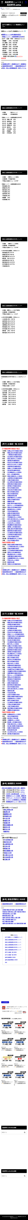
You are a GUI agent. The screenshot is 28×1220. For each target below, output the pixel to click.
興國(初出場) (10, 501)
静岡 (3, 915)
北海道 (4, 909)
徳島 (6, 921)
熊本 (12, 923)
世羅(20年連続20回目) (13, 728)
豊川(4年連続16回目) (13, 661)
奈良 (9, 917)
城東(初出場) (10, 690)
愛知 (6, 915)
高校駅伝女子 (16, 64)
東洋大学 (7, 827)
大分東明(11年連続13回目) (14, 702)
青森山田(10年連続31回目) (14, 452)
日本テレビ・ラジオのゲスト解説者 (16, 798)
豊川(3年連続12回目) (13, 491)
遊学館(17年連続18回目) (14, 486)
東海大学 (7, 848)
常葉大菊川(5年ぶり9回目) (14, 724)
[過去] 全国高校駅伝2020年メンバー (13, 949)
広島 (6, 919)
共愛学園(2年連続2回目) (14, 638)
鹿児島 (21, 923)
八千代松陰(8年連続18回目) (15, 550)
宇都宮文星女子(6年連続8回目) (16, 636)
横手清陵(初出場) (12, 628)
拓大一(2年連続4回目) (13, 474)
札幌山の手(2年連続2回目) (14, 620)
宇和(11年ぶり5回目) (13, 560)
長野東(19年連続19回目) (14, 651)
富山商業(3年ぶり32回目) (14, 653)
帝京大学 (7, 829)
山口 (15, 919)
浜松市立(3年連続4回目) (14, 659)
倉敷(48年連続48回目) (13, 513)
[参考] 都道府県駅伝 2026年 (11, 959)
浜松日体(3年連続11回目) (14, 489)
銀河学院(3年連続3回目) (14, 685)
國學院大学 (8, 814)
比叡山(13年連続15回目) (14, 667)
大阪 (16, 917)
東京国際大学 (8, 825)
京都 (6, 917)
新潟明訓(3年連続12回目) (14, 649)
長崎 (9, 923)
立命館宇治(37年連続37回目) (15, 669)
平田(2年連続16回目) (13, 681)
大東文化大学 (8, 855)
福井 (15, 913)
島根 (12, 919)
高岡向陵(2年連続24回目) (14, 484)
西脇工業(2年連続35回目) (14, 503)
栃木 (6, 911)
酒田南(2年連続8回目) (13, 460)
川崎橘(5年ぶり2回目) (13, 720)
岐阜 (9, 915)
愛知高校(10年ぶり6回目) (14, 554)
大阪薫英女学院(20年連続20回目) (16, 671)
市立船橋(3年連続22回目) (14, 642)
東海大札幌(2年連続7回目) (14, 544)
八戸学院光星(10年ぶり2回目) (15, 546)
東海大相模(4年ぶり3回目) (14, 476)
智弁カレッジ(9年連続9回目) (15, 505)
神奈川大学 (8, 853)
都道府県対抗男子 (7, 66)
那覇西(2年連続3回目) (13, 710)
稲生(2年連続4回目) (12, 493)
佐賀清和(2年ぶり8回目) (14, 698)
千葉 (17, 911)
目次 (6, 962)
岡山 (3, 919)
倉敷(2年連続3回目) (12, 683)
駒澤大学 (7, 812)
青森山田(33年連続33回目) (14, 622)
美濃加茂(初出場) (12, 495)
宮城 (19, 909)
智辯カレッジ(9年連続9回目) (11, 34)
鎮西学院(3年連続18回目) (14, 530)
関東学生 (6, 831)
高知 (9, 921)
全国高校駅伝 (5, 1002)
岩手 (10, 909)
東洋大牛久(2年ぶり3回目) (14, 464)
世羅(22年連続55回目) (13, 515)
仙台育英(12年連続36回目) (14, 456)
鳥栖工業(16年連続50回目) (14, 528)
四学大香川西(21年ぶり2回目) (15, 519)
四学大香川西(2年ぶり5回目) (15, 688)
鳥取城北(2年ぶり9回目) (14, 509)
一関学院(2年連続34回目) (14, 454)
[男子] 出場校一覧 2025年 (11, 952)
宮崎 (17, 923)
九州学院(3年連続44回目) (14, 534)
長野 (3, 913)
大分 (15, 923)
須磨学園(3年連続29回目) (14, 673)
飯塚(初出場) (10, 562)
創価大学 (7, 823)
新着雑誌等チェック (11, 801)
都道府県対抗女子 (21, 66)
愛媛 (12, 921)
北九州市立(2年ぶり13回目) (15, 731)
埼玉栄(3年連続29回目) (13, 640)
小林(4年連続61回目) (13, 536)
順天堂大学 (8, 842)
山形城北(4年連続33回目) (14, 630)
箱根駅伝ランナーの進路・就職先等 (16, 796)
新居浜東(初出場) (12, 730)
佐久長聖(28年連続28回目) (14, 482)
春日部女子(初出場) (12, 718)
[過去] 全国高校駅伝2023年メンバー (13, 942)
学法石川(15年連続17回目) (14, 462)
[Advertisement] (14, 87)
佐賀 (6, 923)
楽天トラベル (22, 68)
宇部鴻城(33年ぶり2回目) (14, 517)
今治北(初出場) (11, 692)
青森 (8, 909)
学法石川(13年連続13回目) (14, 632)
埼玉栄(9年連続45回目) (13, 470)
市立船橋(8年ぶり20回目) (14, 472)
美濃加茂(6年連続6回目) (14, 665)
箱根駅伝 (23, 64)
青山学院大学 (8, 810)
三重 (12, 915)
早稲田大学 (8, 816)
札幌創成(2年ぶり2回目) (14, 714)
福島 (22, 909)
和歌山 (13, 917)
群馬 (9, 911)
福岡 (3, 923)
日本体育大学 (8, 857)
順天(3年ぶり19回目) (13, 644)
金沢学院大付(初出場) (13, 655)
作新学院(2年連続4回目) (14, 466)
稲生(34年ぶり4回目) (13, 663)
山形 (16, 909)
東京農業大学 (8, 851)
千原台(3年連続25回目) (13, 704)
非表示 (15, 935)
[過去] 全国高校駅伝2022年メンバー (13, 944)
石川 (12, 913)
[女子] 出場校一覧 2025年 (11, 954)
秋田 (13, 909)
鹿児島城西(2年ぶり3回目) (14, 538)
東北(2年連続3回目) (12, 716)
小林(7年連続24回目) (13, 706)
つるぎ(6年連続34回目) (13, 521)
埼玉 (12, 911)
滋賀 (3, 917)
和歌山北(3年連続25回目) (14, 507)
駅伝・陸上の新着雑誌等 (9, 68)
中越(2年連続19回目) (13, 480)
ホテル (23, 790)
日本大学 (7, 846)
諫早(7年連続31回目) (13, 700)
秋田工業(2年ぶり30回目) (14, 458)
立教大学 (7, 859)
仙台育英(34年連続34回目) (14, 626)
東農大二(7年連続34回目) (14, 468)
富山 (9, 913)
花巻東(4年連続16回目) (13, 624)
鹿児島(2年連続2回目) (13, 733)
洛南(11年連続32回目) (13, 499)
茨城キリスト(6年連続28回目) (15, 634)
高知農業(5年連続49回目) (14, 525)
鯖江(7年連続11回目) (13, 657)
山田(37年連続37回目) (13, 694)
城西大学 (7, 820)
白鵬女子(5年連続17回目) (14, 646)
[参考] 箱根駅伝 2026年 (10, 957)
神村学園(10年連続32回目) (14, 708)
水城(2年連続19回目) (13, 548)
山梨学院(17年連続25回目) (14, 647)
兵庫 (19, 917)
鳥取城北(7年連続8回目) (14, 679)
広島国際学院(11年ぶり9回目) (15, 558)
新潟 (6, 913)
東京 (20, 911)
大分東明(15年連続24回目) (14, 532)
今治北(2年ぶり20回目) (13, 523)
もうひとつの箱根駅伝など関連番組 (16, 799)
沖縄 (24, 923)
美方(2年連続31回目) (13, 488)
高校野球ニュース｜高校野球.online (14, 3)
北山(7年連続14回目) (13, 540)
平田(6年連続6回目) (12, 511)
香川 (3, 921)
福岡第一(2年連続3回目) (14, 526)
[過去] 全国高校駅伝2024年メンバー (13, 939)
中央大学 (7, 818)
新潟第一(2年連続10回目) (14, 722)
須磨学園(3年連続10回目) (14, 556)
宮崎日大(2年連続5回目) (14, 564)
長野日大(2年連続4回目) (14, 552)
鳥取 (9, 919)
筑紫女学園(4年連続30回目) (15, 696)
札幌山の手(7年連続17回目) (15, 450)
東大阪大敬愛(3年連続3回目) (15, 726)
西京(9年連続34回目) (13, 686)
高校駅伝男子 (6, 64)
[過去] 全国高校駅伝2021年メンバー (13, 947)
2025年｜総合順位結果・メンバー (15, 794)
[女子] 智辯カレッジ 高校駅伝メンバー (13, 937)
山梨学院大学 (8, 844)
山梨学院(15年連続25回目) (14, 478)
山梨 (15, 911)
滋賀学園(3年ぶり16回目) (14, 497)
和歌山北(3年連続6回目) (14, 677)
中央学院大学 (8, 840)
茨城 (3, 911)
